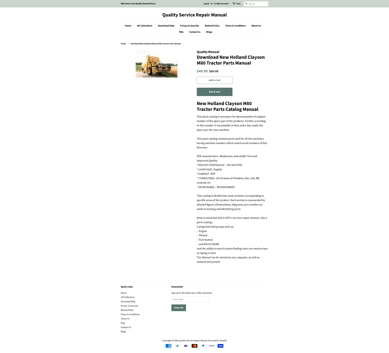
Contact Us (194, 32)
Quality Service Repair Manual (194, 15)
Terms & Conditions (235, 25)
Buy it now (214, 91)
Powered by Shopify (217, 340)
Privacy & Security (189, 25)
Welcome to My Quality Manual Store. (138, 3)
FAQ (181, 32)
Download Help (166, 25)
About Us (256, 25)
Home (128, 25)
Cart (238, 3)
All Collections (144, 25)
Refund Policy (212, 25)
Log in (206, 3)
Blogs (209, 32)
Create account (221, 3)
